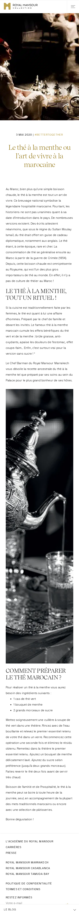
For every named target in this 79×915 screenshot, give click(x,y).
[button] (73, 6)
